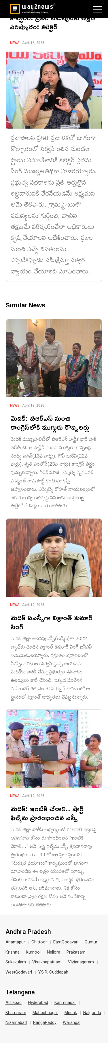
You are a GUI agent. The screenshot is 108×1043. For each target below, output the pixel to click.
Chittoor (39, 942)
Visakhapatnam (47, 962)
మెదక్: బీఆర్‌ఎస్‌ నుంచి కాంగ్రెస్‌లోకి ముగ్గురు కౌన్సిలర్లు (50, 422)
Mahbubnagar (45, 1012)
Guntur (91, 942)
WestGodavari (18, 972)
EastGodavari (65, 942)
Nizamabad (16, 1022)
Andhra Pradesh (28, 931)
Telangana (20, 992)
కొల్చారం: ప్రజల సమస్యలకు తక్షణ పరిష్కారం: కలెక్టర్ (52, 22)
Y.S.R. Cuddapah (53, 972)
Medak (71, 1012)
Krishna (12, 952)
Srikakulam (15, 962)
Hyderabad (38, 1002)
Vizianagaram (81, 962)
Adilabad (13, 1002)
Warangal (71, 1022)
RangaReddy (44, 1022)
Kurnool (33, 952)
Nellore (53, 952)
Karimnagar (65, 1002)
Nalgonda (92, 1012)
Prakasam (76, 952)
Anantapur (15, 942)
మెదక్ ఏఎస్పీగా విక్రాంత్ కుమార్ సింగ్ (51, 621)
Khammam (15, 1012)
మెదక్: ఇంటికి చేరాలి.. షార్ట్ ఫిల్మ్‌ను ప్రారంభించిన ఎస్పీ (47, 813)
